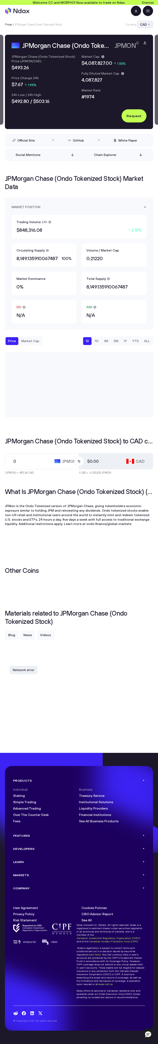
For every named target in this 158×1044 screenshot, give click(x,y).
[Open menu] (148, 11)
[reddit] (15, 1013)
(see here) (95, 954)
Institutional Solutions (96, 802)
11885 (54, 942)
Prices (8, 24)
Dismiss (148, 2)
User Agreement (25, 908)
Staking (19, 796)
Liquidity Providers (93, 808)
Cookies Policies (94, 908)
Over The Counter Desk (31, 815)
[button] (148, 1034)
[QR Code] (136, 11)
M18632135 (29, 942)
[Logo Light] (17, 11)
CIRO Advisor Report (97, 914)
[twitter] (40, 1013)
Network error (23, 670)
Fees (16, 821)
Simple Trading (24, 802)
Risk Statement (25, 920)
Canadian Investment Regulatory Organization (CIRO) (108, 938)
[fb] (23, 1013)
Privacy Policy (23, 914)
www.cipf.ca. (105, 984)
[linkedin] (32, 1013)
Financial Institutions (95, 815)
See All (86, 920)
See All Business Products (98, 821)
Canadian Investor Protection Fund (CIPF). (114, 941)
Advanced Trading (27, 808)
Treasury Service (92, 796)
